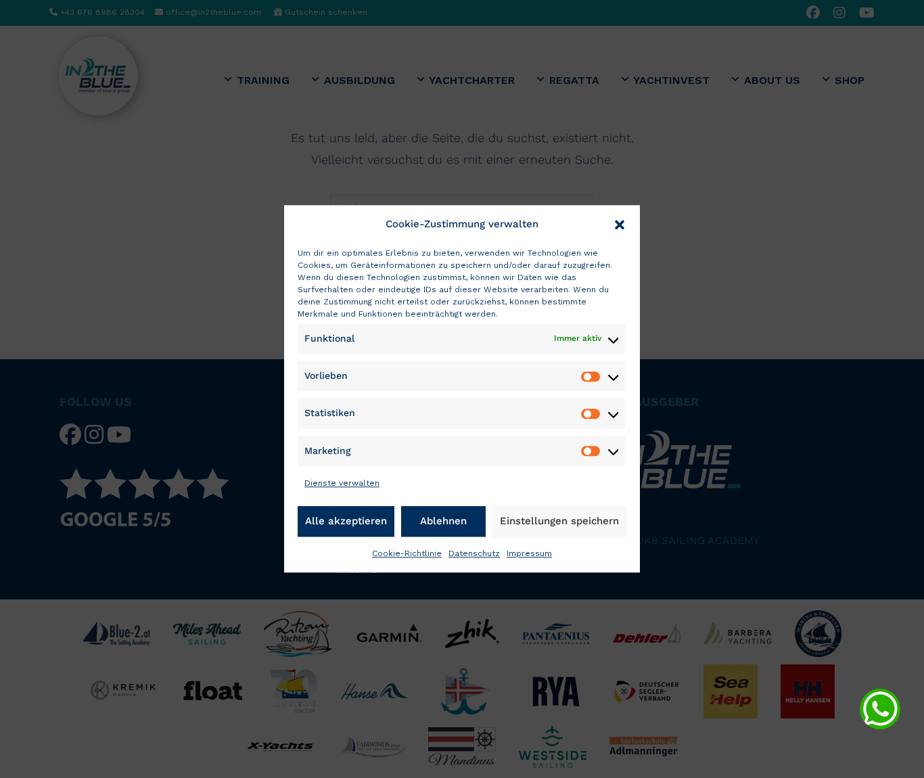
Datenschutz (474, 553)
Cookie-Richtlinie (407, 553)
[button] (619, 224)
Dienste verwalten (341, 483)
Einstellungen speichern (559, 521)
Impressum (529, 553)
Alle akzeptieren (346, 521)
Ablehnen (443, 521)
